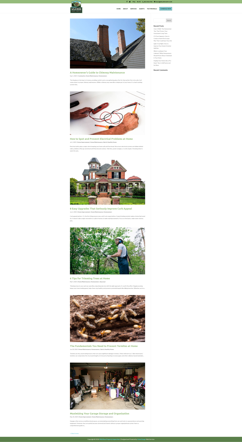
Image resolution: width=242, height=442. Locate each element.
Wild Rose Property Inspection (109, 439)
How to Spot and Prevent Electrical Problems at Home (101, 138)
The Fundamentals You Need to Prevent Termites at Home (104, 346)
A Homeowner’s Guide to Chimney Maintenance (97, 72)
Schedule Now (165, 9)
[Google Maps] (130, 2)
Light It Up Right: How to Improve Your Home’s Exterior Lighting (162, 46)
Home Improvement (83, 142)
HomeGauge (141, 439)
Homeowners (103, 76)
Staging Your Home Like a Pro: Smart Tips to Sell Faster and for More (162, 63)
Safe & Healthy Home (110, 142)
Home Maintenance (92, 76)
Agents (142, 9)
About (125, 9)
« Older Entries (74, 433)
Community (81, 76)
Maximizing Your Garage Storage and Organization (99, 413)
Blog (139, 1)
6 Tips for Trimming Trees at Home (90, 278)
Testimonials (152, 9)
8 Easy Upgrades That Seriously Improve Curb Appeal (101, 208)
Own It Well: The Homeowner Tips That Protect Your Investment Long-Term (162, 31)
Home (119, 9)
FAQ (134, 1)
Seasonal (102, 282)
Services (133, 9)
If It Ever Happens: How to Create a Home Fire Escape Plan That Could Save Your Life (163, 38)
